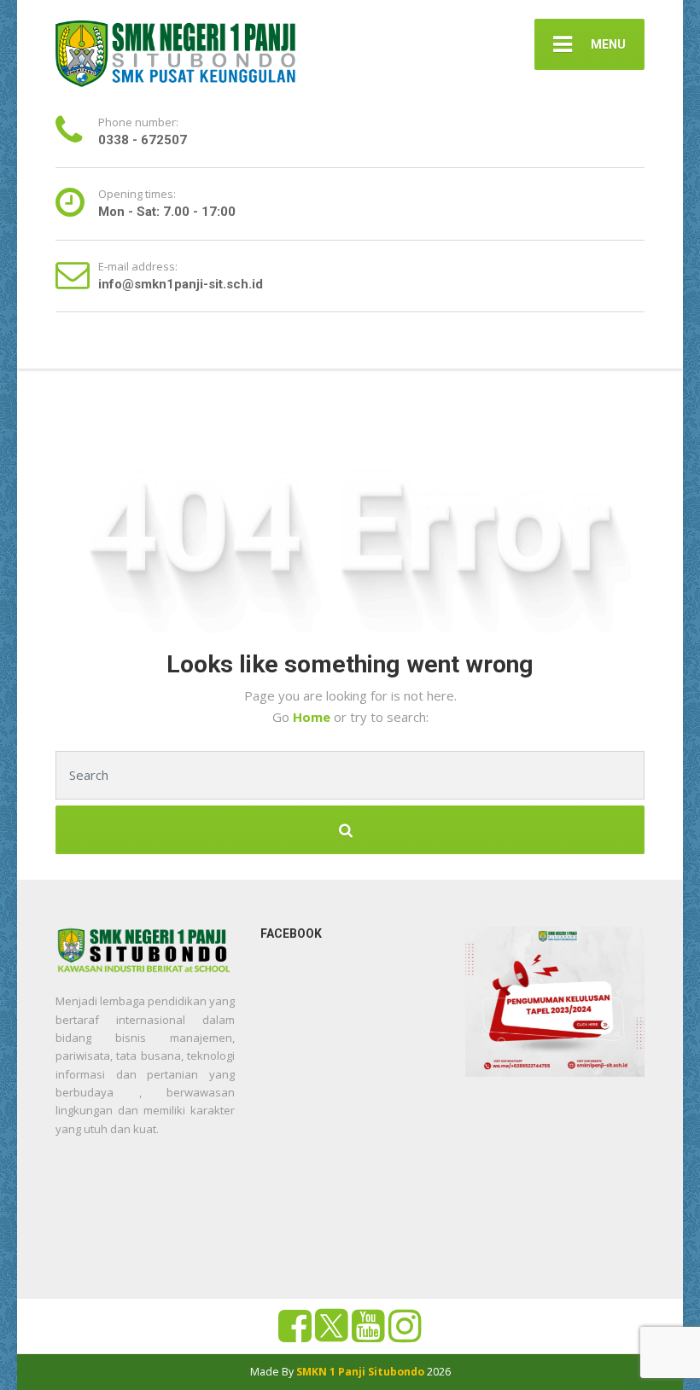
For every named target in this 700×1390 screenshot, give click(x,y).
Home (313, 716)
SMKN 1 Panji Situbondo (360, 1371)
